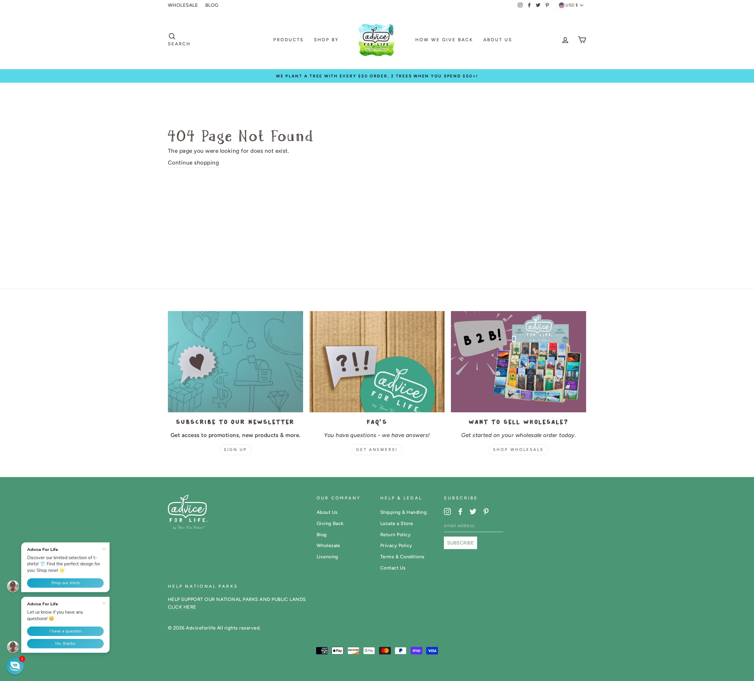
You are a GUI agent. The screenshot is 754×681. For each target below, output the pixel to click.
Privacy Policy (396, 545)
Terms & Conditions (402, 556)
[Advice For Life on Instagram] (447, 511)
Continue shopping (193, 162)
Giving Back (330, 523)
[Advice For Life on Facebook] (460, 511)
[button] (15, 666)
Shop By (326, 39)
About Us (497, 39)
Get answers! (377, 449)
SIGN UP (235, 449)
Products (288, 39)
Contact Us (393, 568)
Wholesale (328, 545)
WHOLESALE (183, 5)
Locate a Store (396, 523)
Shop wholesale (518, 449)
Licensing (327, 556)
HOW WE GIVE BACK (444, 39)
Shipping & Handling (403, 512)
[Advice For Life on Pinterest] (486, 511)
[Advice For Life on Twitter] (473, 511)
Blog (322, 534)
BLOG (212, 5)
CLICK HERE (182, 607)
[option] (377, 76)
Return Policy (395, 534)
